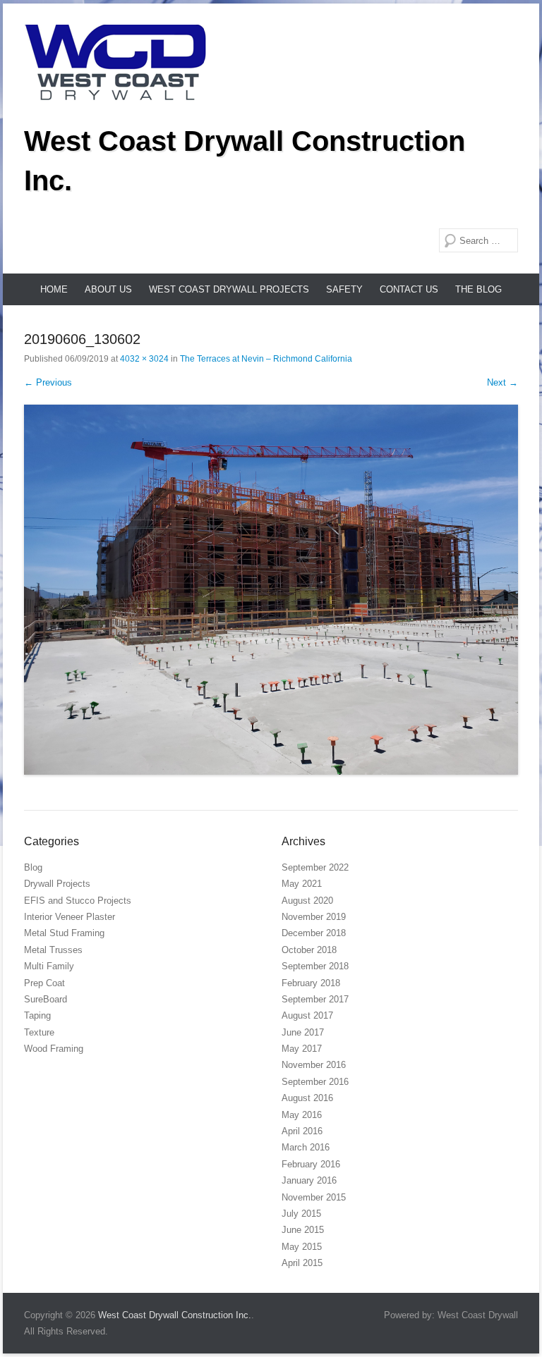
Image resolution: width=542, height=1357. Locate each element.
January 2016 (309, 1180)
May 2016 (302, 1115)
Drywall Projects (57, 883)
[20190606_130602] (271, 590)
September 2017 (315, 999)
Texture (39, 1032)
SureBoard (45, 999)
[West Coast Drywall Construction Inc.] (115, 62)
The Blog (478, 289)
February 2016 (311, 1164)
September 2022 (315, 867)
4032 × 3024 (144, 359)
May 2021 (302, 883)
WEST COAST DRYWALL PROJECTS (229, 289)
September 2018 (315, 966)
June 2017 (303, 1032)
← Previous (48, 382)
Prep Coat (44, 983)
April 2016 (302, 1131)
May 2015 (302, 1246)
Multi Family (49, 966)
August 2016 (307, 1098)
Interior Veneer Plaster (69, 916)
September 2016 (315, 1081)
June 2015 (303, 1229)
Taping (37, 1015)
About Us (108, 289)
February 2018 (311, 983)
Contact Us (409, 289)
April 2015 (302, 1263)
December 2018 (314, 933)
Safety (344, 289)
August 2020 (307, 900)
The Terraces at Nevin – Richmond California (266, 359)
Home (54, 289)
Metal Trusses (53, 950)
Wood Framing (53, 1048)
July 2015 (301, 1213)
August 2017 (307, 1015)
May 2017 (302, 1048)
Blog (33, 867)
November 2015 (314, 1197)
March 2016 (306, 1147)
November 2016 (314, 1065)
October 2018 (309, 950)
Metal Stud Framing (64, 933)
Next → (502, 382)
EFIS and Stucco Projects (77, 900)
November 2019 (314, 916)
